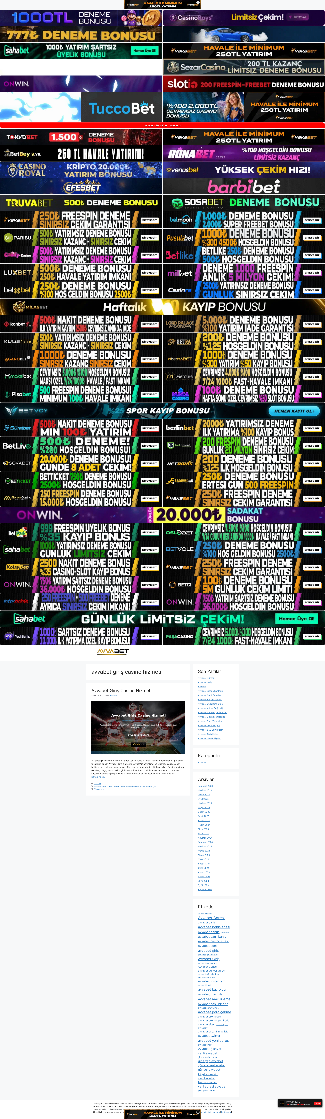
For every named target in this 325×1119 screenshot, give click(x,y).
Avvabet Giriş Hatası (208, 734)
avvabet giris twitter (207, 954)
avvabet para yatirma (208, 1008)
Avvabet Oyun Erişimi (209, 725)
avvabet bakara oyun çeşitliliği (107, 786)
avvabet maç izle (210, 994)
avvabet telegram (222, 1025)
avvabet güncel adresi (208, 974)
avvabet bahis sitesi (214, 927)
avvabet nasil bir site (213, 1004)
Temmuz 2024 (205, 842)
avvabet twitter (209, 1036)
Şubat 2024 (204, 863)
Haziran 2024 (205, 846)
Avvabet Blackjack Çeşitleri (211, 717)
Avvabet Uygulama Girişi (210, 704)
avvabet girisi (151, 786)
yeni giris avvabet (206, 1090)
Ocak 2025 (203, 816)
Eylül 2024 (203, 833)
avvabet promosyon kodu (213, 1020)
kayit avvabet (208, 1074)
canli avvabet (207, 1053)
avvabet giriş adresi (207, 963)
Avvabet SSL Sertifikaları (210, 730)
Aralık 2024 (204, 820)
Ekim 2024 (203, 829)
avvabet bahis (206, 922)
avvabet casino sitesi (213, 941)
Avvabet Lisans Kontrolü (210, 691)
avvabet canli (225, 932)
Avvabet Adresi (206, 678)
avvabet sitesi (206, 1024)
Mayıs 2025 (204, 807)
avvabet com (207, 946)
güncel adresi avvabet (211, 1065)
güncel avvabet (209, 1069)
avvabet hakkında (206, 977)
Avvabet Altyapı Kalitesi (210, 699)
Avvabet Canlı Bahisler (209, 695)
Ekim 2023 (203, 881)
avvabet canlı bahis (212, 936)
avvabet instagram (211, 981)
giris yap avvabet (210, 1061)
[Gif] (162, 307)
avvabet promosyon (210, 1016)
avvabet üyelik (205, 1044)
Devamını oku (98, 777)
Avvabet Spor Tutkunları (210, 721)
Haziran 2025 (205, 803)
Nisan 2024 (204, 855)
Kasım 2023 (204, 876)
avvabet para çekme (214, 1012)
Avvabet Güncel (207, 966)
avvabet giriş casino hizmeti (133, 786)
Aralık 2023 (204, 872)
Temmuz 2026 (205, 786)
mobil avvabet (206, 1078)
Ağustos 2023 (205, 889)
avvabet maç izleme (214, 999)
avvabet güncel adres (211, 970)
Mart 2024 (203, 859)
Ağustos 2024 (205, 838)
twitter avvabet (207, 1082)
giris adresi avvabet (207, 1057)
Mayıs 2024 (204, 850)
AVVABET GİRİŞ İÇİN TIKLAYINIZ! (162, 125)
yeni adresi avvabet (212, 1086)
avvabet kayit (204, 985)
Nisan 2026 (204, 794)
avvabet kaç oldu (212, 989)
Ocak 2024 (203, 868)
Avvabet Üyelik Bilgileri (209, 738)
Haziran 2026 (205, 790)
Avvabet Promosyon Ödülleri (212, 712)
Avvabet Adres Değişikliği (211, 708)
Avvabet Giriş (205, 682)
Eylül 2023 (203, 885)
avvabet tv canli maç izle (213, 1031)
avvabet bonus (209, 932)
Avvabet (97, 783)
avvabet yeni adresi (214, 1040)
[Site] (81, 219)
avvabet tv (203, 1028)
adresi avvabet (205, 913)
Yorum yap (99, 789)
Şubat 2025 (204, 812)
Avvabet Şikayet (209, 1049)
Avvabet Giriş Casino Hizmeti (121, 690)
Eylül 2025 (203, 799)
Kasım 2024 (204, 825)
